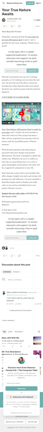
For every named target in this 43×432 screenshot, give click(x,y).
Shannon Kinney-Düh (14, 19)
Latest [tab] (10, 332)
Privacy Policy (25, 406)
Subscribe (30, 3)
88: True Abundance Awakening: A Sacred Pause (15, 353)
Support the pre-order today (13, 193)
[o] (37, 354)
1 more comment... (8, 320)
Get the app (32, 422)
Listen (38, 20)
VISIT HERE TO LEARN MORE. (15, 97)
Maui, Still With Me (10, 338)
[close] (36, 358)
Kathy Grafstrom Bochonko (17, 292)
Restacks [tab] (16, 272)
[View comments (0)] (12, 346)
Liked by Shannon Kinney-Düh (18, 295)
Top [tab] (4, 332)
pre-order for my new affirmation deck (20, 38)
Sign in (38, 3)
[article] (21, 342)
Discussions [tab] (19, 332)
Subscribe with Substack (23, 397)
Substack (10, 427)
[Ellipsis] (40, 292)
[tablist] (11, 272)
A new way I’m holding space (13, 341)
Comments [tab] (7, 272)
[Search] (39, 331)
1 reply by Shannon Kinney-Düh (20, 310)
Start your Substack (15, 422)
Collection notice (21, 416)
